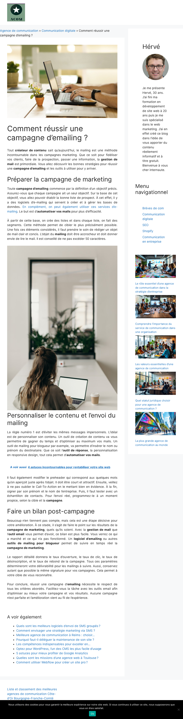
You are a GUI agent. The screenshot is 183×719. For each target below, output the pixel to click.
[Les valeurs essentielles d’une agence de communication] (155, 347)
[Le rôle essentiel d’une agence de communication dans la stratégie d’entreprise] (155, 267)
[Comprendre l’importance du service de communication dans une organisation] (155, 307)
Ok (92, 713)
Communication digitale (58, 30)
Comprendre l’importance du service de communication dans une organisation (155, 328)
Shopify (147, 231)
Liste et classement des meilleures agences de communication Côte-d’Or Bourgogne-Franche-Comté (32, 693)
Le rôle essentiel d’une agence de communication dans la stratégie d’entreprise (154, 287)
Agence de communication (19, 30)
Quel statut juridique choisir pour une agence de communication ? (152, 404)
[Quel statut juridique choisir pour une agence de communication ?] (155, 384)
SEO (145, 225)
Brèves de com (153, 208)
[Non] (178, 709)
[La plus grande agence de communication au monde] (155, 424)
